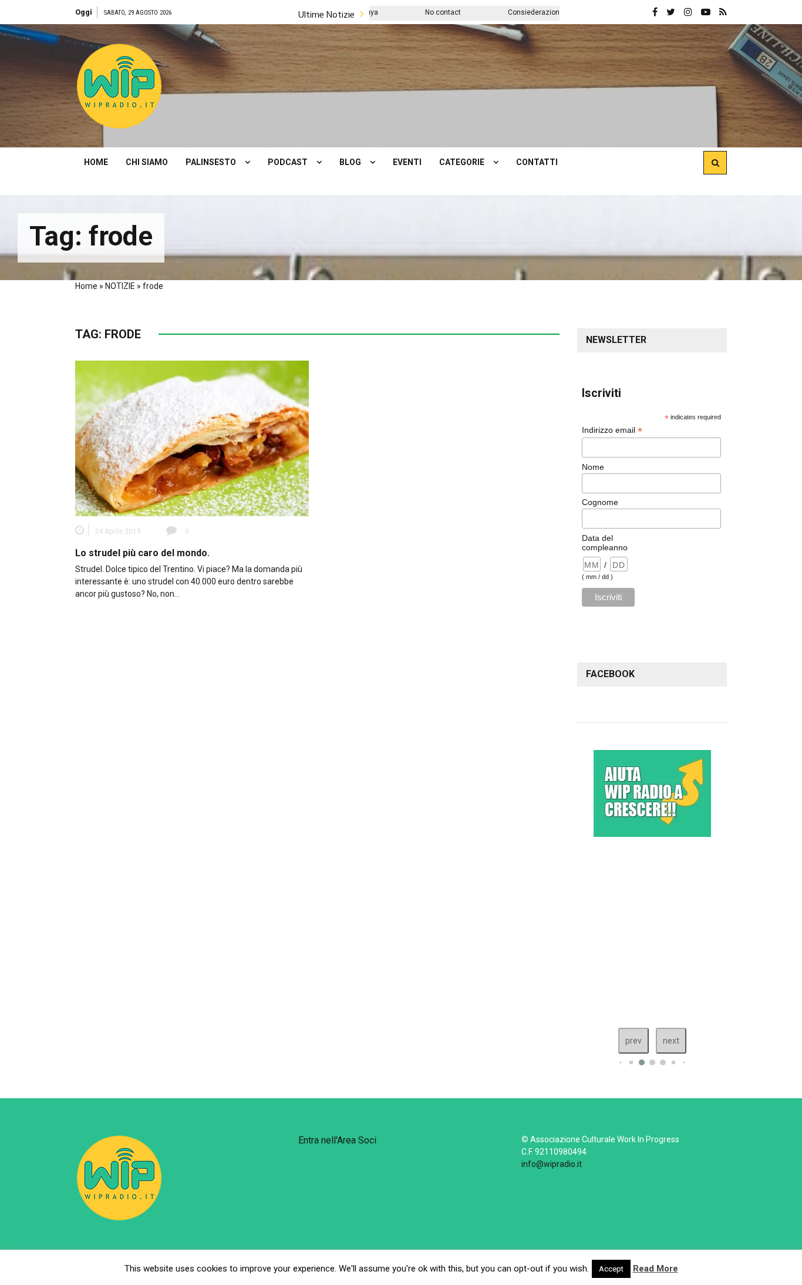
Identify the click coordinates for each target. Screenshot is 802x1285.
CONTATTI (537, 162)
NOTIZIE (120, 286)
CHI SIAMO (147, 162)
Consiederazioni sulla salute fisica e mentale (540, 12)
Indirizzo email (612, 430)
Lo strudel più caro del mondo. (142, 553)
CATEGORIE (461, 162)
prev (633, 1040)
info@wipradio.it (551, 1164)
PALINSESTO (211, 162)
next (671, 1040)
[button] (119, 86)
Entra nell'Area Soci (337, 1140)
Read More (655, 1268)
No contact (401, 12)
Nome (593, 467)
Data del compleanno (605, 542)
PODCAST (288, 162)
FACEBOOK (610, 673)
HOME (96, 162)
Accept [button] (611, 1268)
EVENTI (407, 162)
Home (86, 286)
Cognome (600, 502)
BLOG (350, 162)
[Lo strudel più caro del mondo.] (192, 437)
